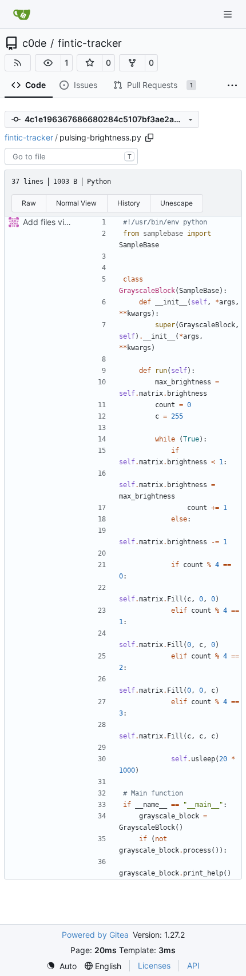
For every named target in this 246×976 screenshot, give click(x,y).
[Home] (22, 14)
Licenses (154, 965)
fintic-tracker (90, 43)
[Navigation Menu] (228, 14)
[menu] (61, 966)
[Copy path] (149, 138)
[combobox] (71, 156)
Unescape (176, 203)
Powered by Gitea (95, 934)
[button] (48, 62)
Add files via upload (60, 222)
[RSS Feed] (18, 62)
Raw (29, 203)
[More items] (232, 86)
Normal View (76, 203)
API (193, 965)
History (128, 203)
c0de (34, 43)
